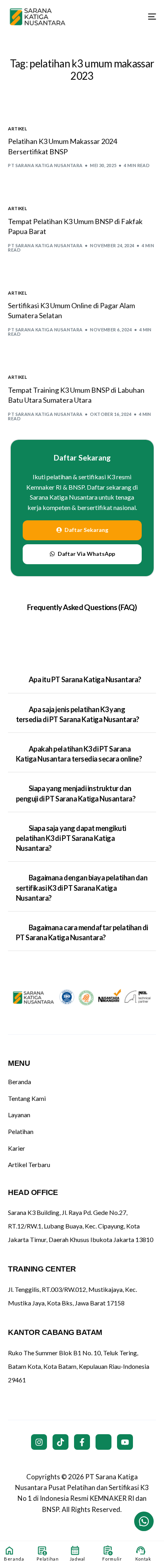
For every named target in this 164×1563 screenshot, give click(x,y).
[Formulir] (107, 1550)
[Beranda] (9, 1550)
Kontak (143, 1558)
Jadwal (77, 1558)
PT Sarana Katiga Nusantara (45, 165)
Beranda (14, 1558)
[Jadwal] (75, 1550)
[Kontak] (140, 1550)
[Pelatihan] (42, 1550)
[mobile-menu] (146, 17)
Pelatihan (48, 1558)
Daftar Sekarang (82, 457)
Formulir (112, 1558)
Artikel (17, 128)
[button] (82, 680)
